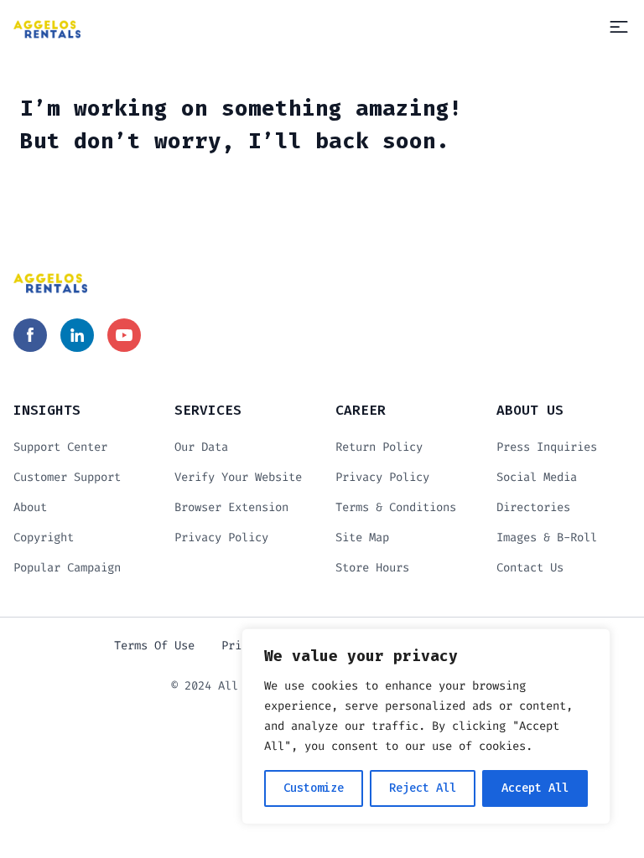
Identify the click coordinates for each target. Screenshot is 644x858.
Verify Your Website (238, 477)
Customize (313, 788)
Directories (533, 507)
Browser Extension (231, 507)
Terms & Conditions (395, 507)
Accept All (535, 788)
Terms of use (154, 646)
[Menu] (619, 27)
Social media (536, 477)
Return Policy (379, 447)
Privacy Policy (221, 537)
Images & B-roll (546, 537)
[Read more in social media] (30, 335)
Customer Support (67, 477)
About (30, 507)
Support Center (60, 447)
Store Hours (372, 568)
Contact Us (530, 568)
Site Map (362, 537)
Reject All (422, 788)
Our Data (201, 447)
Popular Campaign (67, 568)
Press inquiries (546, 447)
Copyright (43, 537)
